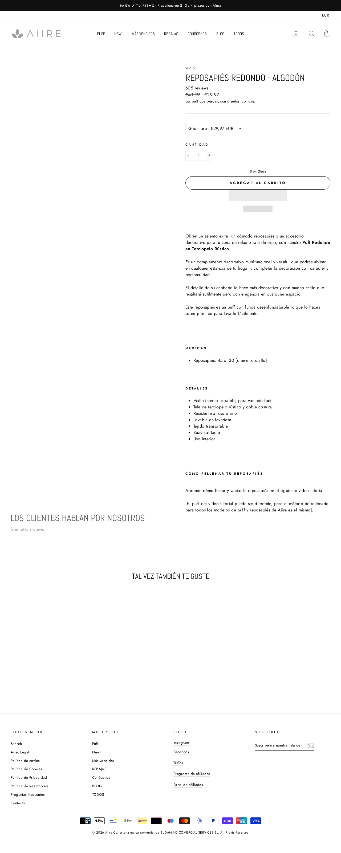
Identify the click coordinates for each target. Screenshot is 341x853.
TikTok (178, 762)
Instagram (181, 742)
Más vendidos (143, 33)
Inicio (189, 68)
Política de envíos (25, 760)
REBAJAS (171, 33)
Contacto (18, 803)
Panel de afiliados (188, 784)
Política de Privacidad (29, 777)
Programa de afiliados (191, 773)
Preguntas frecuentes (27, 794)
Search (16, 743)
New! (118, 33)
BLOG (220, 33)
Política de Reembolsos (29, 786)
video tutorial (311, 490)
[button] (258, 195)
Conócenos (197, 33)
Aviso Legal (20, 752)
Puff (101, 33)
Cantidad (197, 144)
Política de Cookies (26, 769)
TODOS (239, 33)
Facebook (181, 751)
